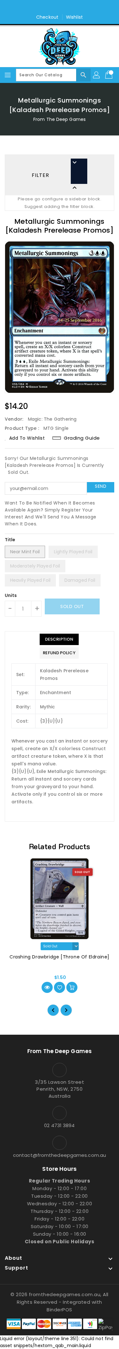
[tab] (59, 639)
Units (11, 595)
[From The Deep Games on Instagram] (65, 7)
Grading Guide (82, 438)
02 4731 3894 (59, 1125)
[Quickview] (47, 987)
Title (10, 539)
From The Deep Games (59, 119)
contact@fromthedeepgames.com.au (59, 1155)
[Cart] (109, 75)
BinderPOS (59, 1309)
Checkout (47, 17)
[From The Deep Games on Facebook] (53, 7)
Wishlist (74, 17)
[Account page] (96, 75)
